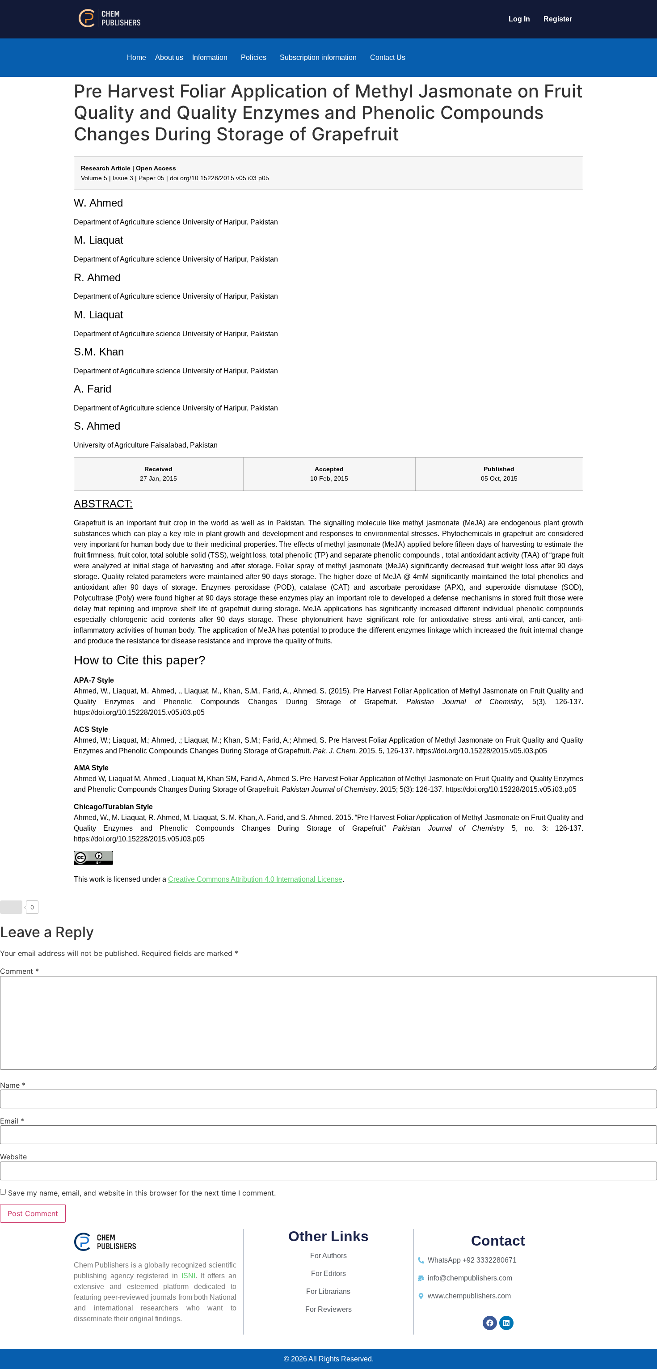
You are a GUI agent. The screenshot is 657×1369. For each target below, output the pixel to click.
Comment (19, 971)
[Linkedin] (506, 1323)
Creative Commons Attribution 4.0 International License (255, 879)
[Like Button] (11, 907)
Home (136, 57)
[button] (212, 57)
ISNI (188, 1276)
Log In (519, 19)
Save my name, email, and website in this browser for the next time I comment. (142, 1192)
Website (13, 1156)
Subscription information (318, 57)
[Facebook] (490, 1323)
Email (12, 1120)
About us (169, 57)
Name (12, 1085)
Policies (253, 57)
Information (209, 57)
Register (557, 19)
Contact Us (387, 57)
